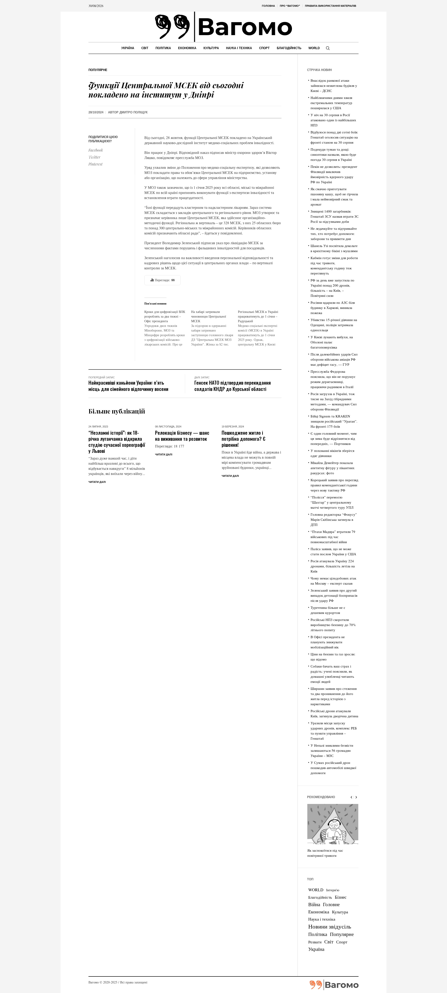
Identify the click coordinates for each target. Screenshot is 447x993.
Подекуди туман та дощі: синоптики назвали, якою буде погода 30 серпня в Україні (333, 154)
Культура (340, 912)
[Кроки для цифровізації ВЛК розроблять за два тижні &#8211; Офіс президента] (167, 328)
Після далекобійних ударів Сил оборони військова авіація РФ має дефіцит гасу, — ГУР (334, 359)
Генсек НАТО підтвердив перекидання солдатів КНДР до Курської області (232, 385)
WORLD (315, 889)
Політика (317, 934)
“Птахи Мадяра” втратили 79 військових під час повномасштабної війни (333, 536)
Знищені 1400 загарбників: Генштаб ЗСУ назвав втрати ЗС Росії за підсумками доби (335, 216)
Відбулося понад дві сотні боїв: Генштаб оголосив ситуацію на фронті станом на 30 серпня (334, 137)
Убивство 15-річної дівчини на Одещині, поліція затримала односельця (334, 324)
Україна (316, 949)
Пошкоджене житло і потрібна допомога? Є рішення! (243, 438)
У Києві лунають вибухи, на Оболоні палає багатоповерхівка (332, 342)
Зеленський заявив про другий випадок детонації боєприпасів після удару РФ (334, 595)
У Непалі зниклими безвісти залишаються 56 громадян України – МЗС (332, 750)
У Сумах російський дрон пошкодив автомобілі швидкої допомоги (333, 767)
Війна (314, 904)
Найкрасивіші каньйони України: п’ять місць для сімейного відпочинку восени (128, 385)
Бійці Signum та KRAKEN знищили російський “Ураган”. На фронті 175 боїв (334, 421)
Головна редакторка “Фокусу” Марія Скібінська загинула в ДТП (334, 519)
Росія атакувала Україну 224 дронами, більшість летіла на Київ (333, 566)
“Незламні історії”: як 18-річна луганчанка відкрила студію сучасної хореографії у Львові (116, 441)
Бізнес (340, 897)
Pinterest (95, 164)
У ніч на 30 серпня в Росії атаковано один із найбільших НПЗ (333, 119)
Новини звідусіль (329, 926)
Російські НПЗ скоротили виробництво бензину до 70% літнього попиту (333, 624)
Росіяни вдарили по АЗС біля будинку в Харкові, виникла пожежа (333, 307)
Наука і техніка (321, 919)
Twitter (94, 157)
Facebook (95, 150)
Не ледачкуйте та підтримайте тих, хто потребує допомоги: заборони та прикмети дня (334, 233)
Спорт (341, 942)
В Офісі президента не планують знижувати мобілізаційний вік (328, 641)
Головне (331, 904)
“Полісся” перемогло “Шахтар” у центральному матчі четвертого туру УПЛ (332, 502)
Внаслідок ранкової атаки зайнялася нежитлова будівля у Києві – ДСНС (334, 85)
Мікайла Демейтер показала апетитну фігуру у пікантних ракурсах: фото (333, 467)
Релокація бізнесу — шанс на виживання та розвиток (182, 435)
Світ (328, 941)
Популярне (97, 70)
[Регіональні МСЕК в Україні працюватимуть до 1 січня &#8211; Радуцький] (261, 328)
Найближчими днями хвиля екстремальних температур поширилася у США (331, 102)
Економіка (318, 911)
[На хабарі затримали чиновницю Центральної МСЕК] (214, 328)
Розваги (315, 942)
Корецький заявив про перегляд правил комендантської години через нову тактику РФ (334, 485)
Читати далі (97, 482)
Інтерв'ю (332, 890)
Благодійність (320, 897)
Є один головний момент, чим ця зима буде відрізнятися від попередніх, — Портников (334, 438)
